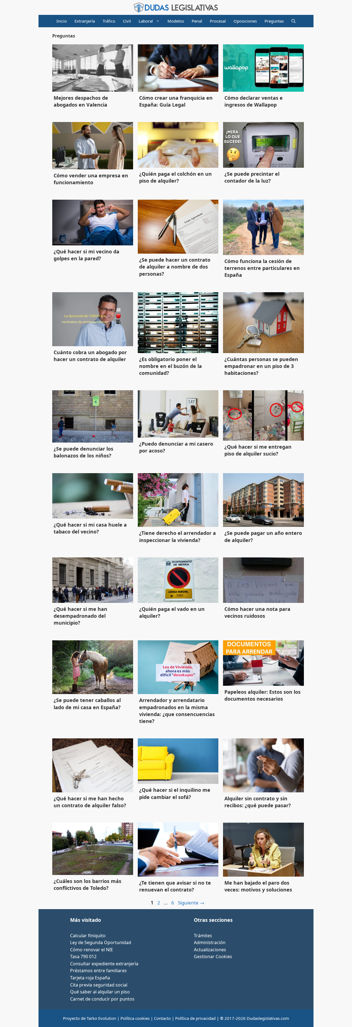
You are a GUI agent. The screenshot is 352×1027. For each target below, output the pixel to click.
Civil (127, 21)
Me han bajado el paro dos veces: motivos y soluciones (258, 886)
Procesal (218, 21)
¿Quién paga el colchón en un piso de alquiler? (175, 177)
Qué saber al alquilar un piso (100, 992)
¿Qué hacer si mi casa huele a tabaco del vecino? (90, 528)
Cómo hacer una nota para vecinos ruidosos (257, 612)
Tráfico (109, 21)
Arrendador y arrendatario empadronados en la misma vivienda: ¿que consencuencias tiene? (177, 710)
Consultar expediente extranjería (104, 964)
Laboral (146, 21)
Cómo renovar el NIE (91, 950)
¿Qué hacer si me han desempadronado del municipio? (80, 616)
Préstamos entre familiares (98, 971)
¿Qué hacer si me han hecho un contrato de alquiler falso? (90, 802)
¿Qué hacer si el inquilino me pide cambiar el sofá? (174, 793)
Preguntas (274, 21)
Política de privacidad (195, 1018)
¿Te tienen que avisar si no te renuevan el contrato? (175, 886)
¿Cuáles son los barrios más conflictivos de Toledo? (87, 884)
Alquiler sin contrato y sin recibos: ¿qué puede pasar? (257, 802)
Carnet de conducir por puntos (102, 999)
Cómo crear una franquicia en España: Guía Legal (176, 101)
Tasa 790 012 (83, 956)
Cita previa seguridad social (98, 985)
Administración (210, 942)
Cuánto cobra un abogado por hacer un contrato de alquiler (90, 355)
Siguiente (191, 902)
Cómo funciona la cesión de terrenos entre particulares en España (262, 268)
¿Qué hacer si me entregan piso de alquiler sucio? (258, 450)
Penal (197, 21)
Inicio (61, 21)
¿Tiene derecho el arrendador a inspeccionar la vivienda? (177, 536)
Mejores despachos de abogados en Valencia (81, 101)
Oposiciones (245, 21)
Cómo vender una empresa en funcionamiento (91, 179)
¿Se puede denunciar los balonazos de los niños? (83, 452)
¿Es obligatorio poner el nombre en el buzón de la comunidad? (170, 366)
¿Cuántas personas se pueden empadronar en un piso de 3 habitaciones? (261, 366)
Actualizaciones (210, 950)
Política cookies (135, 1018)
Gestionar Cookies (213, 956)
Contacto (162, 1018)
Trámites (203, 936)
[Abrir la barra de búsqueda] (293, 21)
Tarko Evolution (101, 1018)
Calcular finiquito (88, 936)
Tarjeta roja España (90, 978)
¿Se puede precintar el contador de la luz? (251, 177)
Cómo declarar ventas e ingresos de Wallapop (253, 101)
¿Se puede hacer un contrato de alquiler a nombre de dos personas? (174, 266)
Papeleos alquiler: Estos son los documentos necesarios (262, 695)
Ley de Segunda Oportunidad (100, 942)
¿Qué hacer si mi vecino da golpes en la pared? (86, 255)
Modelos (175, 21)
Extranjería (85, 21)
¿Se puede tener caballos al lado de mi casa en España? (87, 703)
